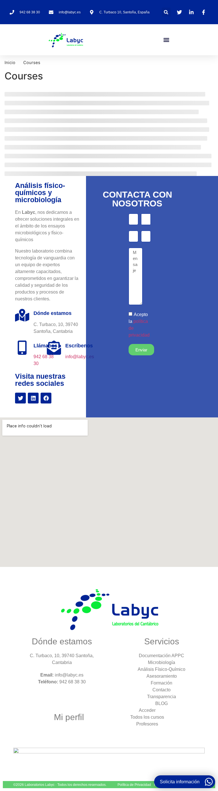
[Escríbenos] (54, 348)
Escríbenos (79, 346)
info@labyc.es (79, 356)
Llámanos (45, 346)
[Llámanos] (22, 348)
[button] (166, 12)
